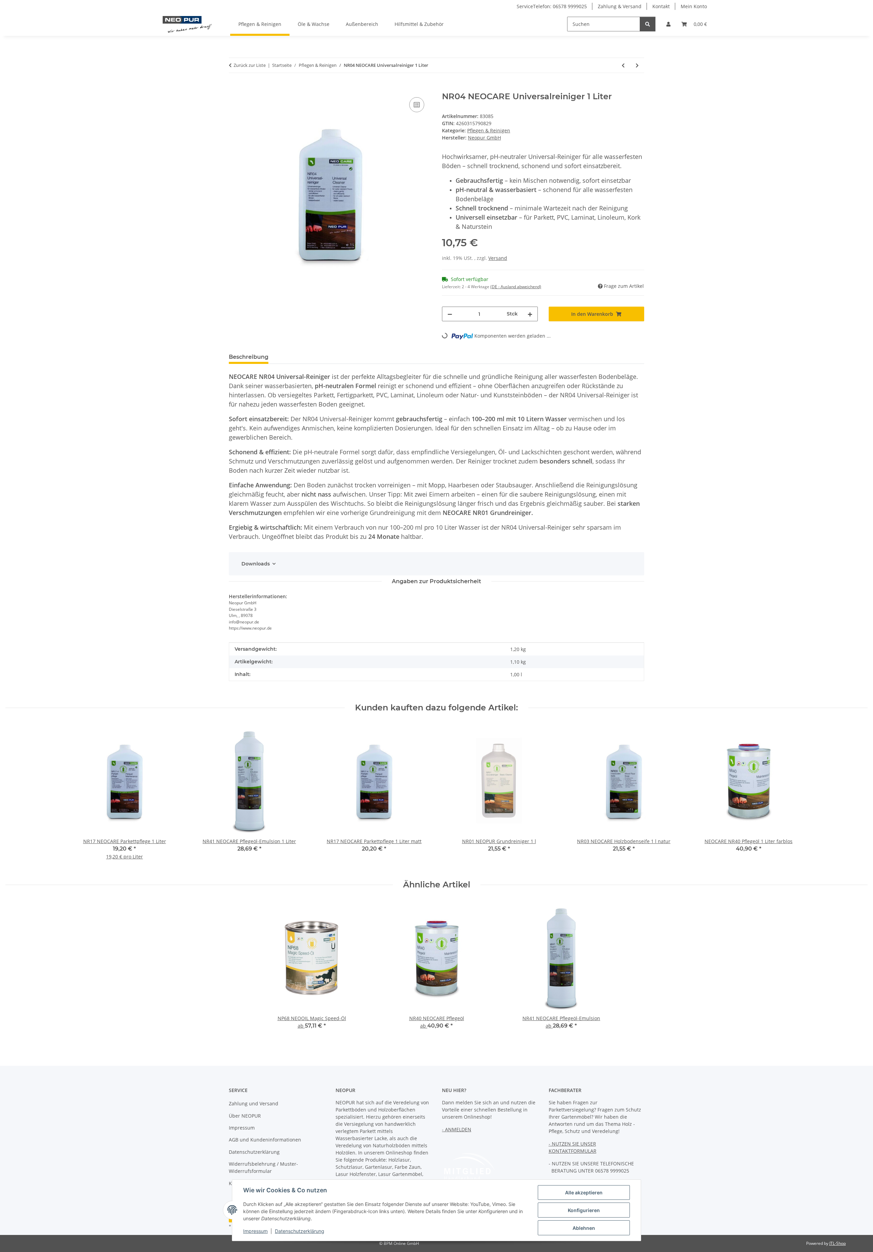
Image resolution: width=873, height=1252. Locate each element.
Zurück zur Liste (250, 65)
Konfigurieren (584, 1210)
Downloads (255, 564)
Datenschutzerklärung (299, 1231)
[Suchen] (647, 24)
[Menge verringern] (449, 314)
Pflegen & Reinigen (488, 130)
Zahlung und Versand (253, 1103)
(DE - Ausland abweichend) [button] (515, 287)
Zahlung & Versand (619, 6)
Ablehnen (584, 1228)
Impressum (255, 1231)
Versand (497, 258)
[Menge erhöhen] (529, 314)
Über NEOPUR (245, 1116)
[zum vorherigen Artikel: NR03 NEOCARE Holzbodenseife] (623, 65)
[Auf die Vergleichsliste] (416, 104)
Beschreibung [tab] (248, 357)
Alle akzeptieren (584, 1192)
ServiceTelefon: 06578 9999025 (552, 6)
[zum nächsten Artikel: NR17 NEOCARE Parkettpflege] (637, 65)
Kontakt (661, 6)
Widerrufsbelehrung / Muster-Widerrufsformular (263, 1167)
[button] (668, 24)
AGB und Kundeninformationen (265, 1139)
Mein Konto (694, 6)
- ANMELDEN (456, 1129)
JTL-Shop (837, 1243)
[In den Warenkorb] (234, 88)
